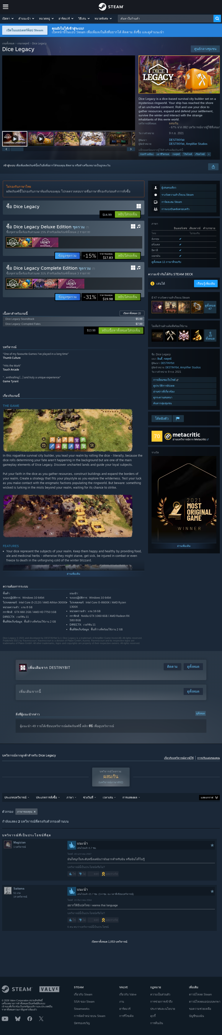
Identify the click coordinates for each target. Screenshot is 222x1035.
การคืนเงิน (156, 1023)
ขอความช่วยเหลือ (200, 1008)
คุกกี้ (153, 1016)
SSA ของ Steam (84, 1001)
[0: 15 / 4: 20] (68, 92)
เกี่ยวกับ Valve (127, 994)
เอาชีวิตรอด (163, 154)
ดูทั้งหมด (200, 713)
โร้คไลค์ (187, 154)
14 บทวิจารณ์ (20, 896)
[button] (8, 18)
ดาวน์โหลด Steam (200, 994)
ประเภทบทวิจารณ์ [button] (15, 797)
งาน (121, 1001)
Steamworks (82, 1008)
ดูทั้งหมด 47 (210, 307)
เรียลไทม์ (200, 154)
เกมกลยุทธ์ (23, 43)
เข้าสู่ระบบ (9, 165)
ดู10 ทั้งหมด (210, 335)
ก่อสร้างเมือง (146, 154)
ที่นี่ (91, 726)
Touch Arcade (11, 369)
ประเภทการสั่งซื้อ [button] (46, 797)
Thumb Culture (12, 357)
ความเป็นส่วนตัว (160, 994)
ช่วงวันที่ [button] (88, 797)
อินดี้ (159, 358)
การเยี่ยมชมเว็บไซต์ (164, 379)
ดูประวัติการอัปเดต (164, 385)
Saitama (18, 888)
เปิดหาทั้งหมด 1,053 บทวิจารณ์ (109, 941)
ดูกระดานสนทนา (162, 397)
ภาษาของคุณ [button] (24, 811)
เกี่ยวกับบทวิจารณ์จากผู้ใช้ (179, 758)
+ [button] (208, 154)
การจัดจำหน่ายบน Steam (89, 1016)
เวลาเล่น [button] (108, 797)
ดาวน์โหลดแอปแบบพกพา (204, 1001)
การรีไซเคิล (126, 1016)
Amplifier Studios (196, 143)
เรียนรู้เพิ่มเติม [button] (206, 283)
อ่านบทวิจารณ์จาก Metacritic (189, 439)
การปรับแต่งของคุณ (208, 758)
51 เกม (17, 893)
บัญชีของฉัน (196, 1016)
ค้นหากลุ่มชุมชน (162, 403)
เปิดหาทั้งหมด (132, 313)
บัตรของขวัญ (82, 1023)
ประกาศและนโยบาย (162, 1008)
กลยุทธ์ (176, 154)
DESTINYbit (176, 140)
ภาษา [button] (70, 797)
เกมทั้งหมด (8, 43)
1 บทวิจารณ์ (19, 847)
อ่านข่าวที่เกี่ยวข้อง (164, 391)
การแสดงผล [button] (129, 797)
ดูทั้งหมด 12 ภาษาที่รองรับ (166, 262)
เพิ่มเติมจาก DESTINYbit (49, 667)
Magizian (19, 842)
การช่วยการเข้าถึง (161, 1001)
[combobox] (166, 18)
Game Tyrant (10, 381)
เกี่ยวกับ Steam (83, 994)
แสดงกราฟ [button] (207, 797)
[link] (98, 255)
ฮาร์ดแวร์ (125, 1008)
